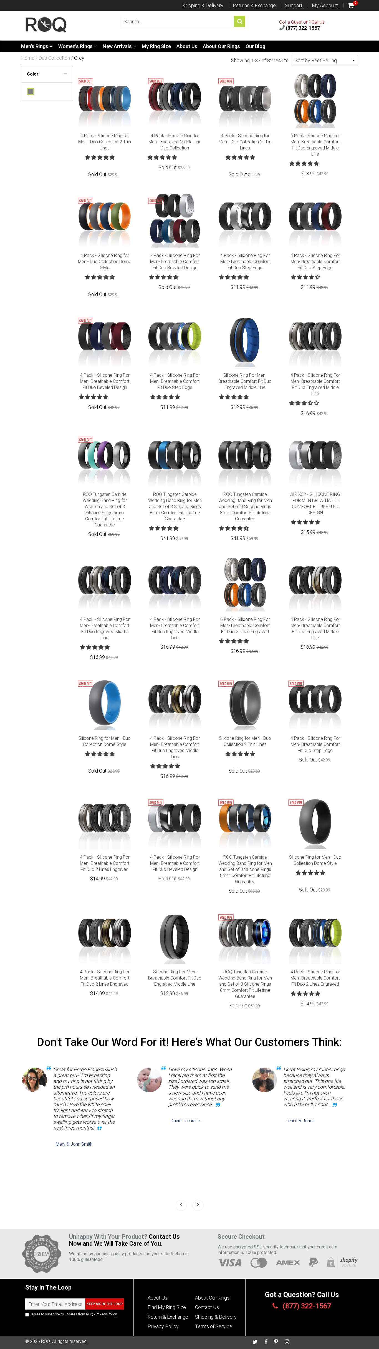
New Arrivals (118, 46)
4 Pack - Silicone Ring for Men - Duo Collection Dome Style (104, 261)
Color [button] (33, 74)
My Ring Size (156, 46)
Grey (30, 91)
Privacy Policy (106, 1314)
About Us (186, 46)
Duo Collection (54, 58)
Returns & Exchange (254, 5)
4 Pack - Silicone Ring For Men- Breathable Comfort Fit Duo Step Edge (245, 261)
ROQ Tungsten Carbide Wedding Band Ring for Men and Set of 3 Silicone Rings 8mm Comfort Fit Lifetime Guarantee (175, 506)
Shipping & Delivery (202, 5)
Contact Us (207, 1307)
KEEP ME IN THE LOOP (105, 1304)
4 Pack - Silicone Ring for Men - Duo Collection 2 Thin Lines (104, 142)
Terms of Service (213, 1326)
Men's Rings (35, 46)
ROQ (45, 1341)
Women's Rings (76, 46)
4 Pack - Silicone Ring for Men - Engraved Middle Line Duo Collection (174, 142)
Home (27, 58)
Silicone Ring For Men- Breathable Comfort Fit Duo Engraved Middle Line (245, 381)
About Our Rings (221, 46)
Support (293, 5)
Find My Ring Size (167, 1307)
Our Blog (255, 46)
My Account (325, 5)
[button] (100, 157)
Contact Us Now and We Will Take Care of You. (124, 1240)
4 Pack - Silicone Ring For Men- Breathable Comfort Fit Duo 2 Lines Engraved (105, 863)
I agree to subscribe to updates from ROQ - (73, 1314)
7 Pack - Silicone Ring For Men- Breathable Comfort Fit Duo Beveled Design (175, 261)
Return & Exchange (168, 1317)
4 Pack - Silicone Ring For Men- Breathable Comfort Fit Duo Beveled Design (105, 381)
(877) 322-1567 (302, 28)
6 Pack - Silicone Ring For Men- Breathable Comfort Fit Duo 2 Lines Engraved (245, 625)
